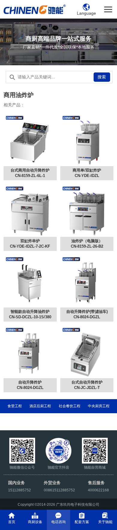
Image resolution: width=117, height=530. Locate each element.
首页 (11, 522)
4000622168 (98, 490)
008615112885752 (59, 490)
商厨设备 (35, 522)
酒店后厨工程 (40, 406)
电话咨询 (58, 522)
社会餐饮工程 (69, 406)
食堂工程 (15, 406)
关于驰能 (105, 522)
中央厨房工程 (99, 406)
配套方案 (82, 522)
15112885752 (19, 490)
